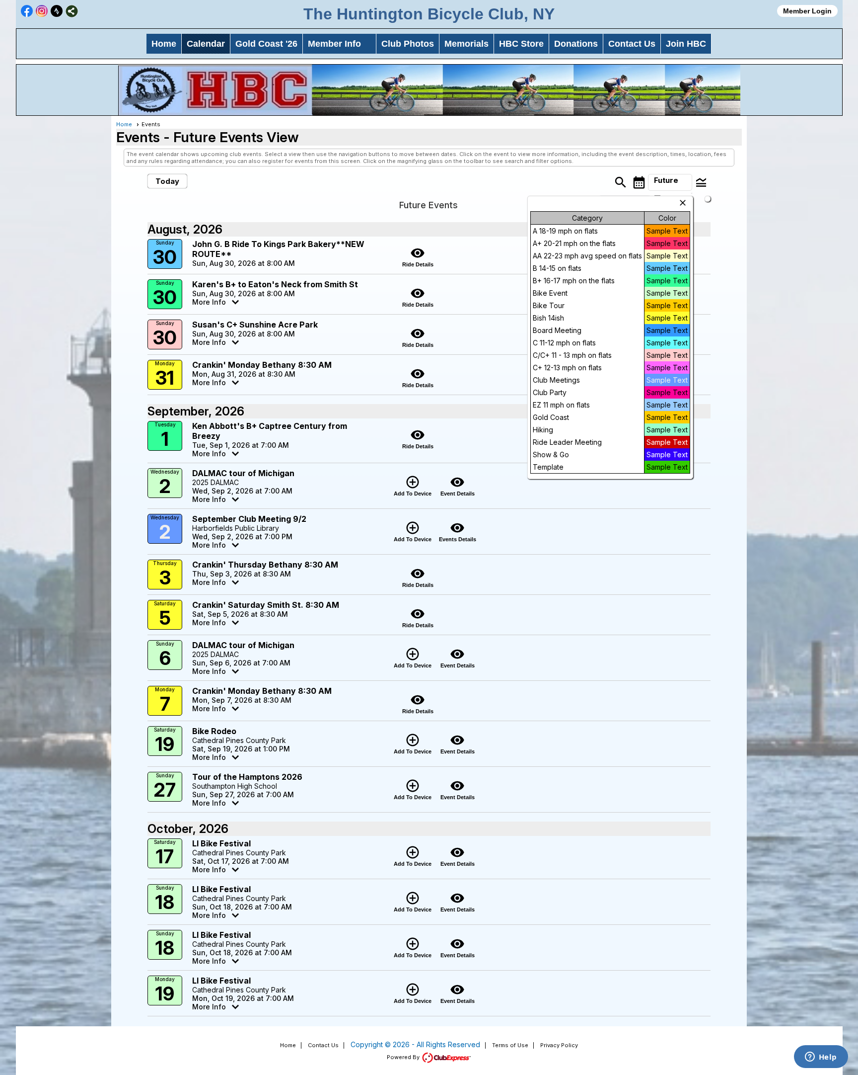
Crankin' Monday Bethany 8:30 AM (262, 365)
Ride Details (417, 256)
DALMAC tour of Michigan (243, 473)
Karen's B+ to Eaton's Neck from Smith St (275, 284)
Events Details (457, 531)
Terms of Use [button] (510, 1045)
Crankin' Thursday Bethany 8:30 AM (265, 565)
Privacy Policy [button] (559, 1045)
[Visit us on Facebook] (27, 11)
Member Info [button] (334, 44)
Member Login (807, 11)
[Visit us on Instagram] (42, 11)
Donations (576, 44)
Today (167, 181)
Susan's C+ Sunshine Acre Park (255, 325)
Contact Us (631, 44)
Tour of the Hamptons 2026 (247, 777)
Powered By (404, 1057)
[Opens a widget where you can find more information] (820, 1057)
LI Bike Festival (221, 843)
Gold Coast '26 (266, 44)
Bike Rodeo (214, 731)
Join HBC (686, 44)
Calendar (206, 44)
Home (163, 44)
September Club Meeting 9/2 (249, 519)
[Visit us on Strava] (57, 11)
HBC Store (521, 44)
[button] (670, 182)
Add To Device (412, 485)
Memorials (466, 44)
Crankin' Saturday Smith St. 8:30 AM (265, 605)
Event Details (457, 485)
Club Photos (407, 44)
